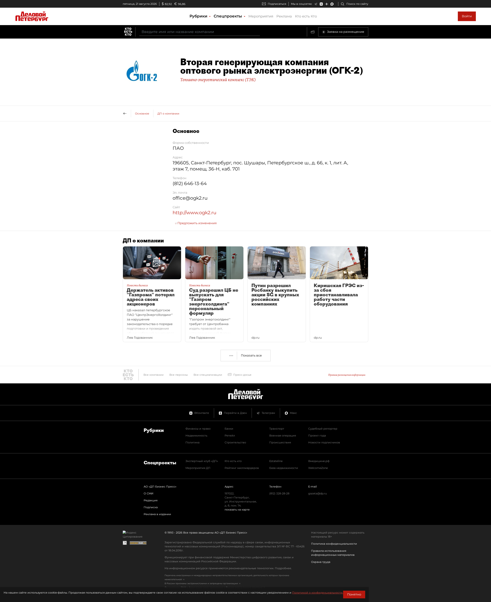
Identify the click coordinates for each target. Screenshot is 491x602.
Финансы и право (198, 428)
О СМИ (148, 493)
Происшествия (280, 442)
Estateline (276, 461)
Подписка (151, 507)
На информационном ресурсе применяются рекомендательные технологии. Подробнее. (228, 568)
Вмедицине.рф (319, 461)
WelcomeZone (318, 468)
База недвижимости (283, 468)
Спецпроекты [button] (228, 16)
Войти (467, 16)
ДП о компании (168, 113)
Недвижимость (196, 435)
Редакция (150, 500)
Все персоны (178, 374)
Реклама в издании (157, 514)
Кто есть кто (233, 461)
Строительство (235, 442)
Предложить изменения (197, 223)
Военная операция (282, 435)
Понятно (354, 594)
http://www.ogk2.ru (194, 212)
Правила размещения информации (346, 375)
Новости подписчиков (324, 442)
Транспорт (276, 428)
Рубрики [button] (198, 16)
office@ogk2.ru (190, 198)
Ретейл (230, 435)
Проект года (317, 435)
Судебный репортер (322, 428)
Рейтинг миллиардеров (242, 468)
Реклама (284, 16)
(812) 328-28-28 (279, 493)
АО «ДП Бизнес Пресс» (160, 486)
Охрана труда (320, 562)
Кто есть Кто (306, 16)
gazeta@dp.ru (317, 493)
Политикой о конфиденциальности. (317, 592)
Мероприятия (260, 16)
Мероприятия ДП (197, 468)
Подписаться (277, 4)
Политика (192, 442)
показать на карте (237, 509)
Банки (229, 428)
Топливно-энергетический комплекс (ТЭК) (218, 80)
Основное (142, 113)
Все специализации (208, 374)
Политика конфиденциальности (334, 543)
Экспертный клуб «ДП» (201, 461)
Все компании (153, 374)
